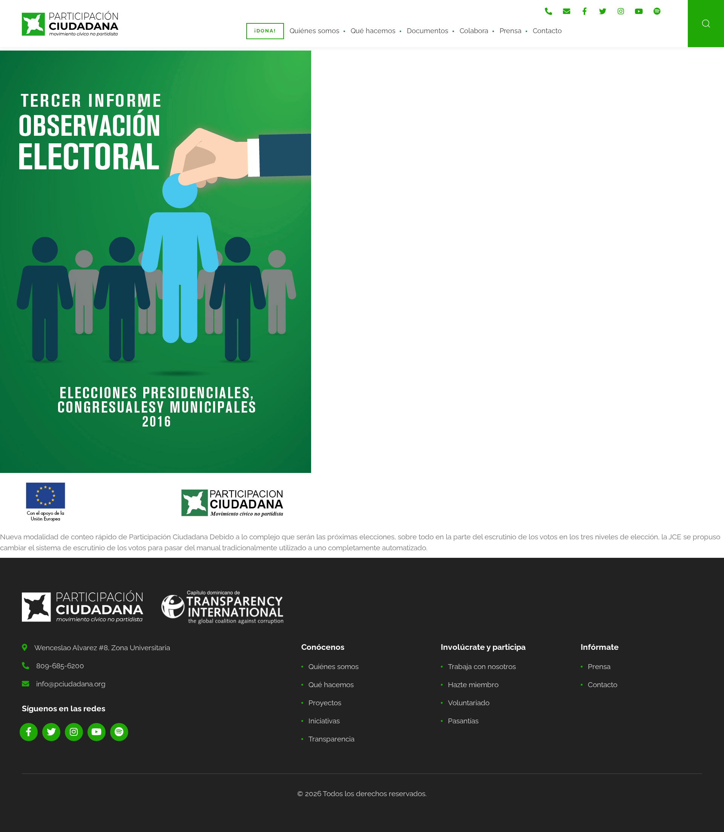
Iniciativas (324, 721)
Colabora (474, 31)
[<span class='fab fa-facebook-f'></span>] (584, 11)
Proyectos (324, 702)
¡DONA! (265, 31)
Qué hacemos (373, 31)
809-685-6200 (60, 666)
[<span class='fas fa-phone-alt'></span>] (548, 11)
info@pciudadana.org (71, 684)
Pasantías (463, 721)
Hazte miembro (473, 684)
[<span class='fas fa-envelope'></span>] (566, 11)
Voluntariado (468, 702)
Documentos (427, 31)
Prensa (511, 31)
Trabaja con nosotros (482, 666)
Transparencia (331, 739)
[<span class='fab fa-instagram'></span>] (621, 11)
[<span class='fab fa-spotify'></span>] (657, 11)
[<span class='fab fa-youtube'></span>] (639, 11)
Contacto (547, 31)
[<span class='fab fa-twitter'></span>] (602, 11)
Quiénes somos (314, 31)
